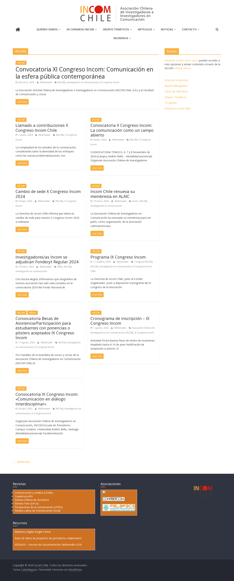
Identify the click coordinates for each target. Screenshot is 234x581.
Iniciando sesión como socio (181, 60)
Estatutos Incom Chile (177, 108)
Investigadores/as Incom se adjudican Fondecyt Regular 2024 (47, 259)
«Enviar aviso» (182, 68)
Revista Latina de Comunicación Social (37, 510)
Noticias (167, 29)
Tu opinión (171, 103)
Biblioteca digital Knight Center (33, 531)
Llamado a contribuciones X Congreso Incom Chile (42, 127)
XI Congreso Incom (109, 82)
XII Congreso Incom (80, 29)
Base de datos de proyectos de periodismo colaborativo (48, 538)
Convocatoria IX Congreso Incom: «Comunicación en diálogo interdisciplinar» (47, 399)
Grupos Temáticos (175, 97)
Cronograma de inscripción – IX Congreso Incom (119, 321)
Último (32, 312)
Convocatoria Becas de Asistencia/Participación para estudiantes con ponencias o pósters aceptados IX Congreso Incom (45, 328)
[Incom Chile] (18, 30)
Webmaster (46, 82)
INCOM (21, 62)
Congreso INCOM (143, 261)
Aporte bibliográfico (176, 86)
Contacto (189, 29)
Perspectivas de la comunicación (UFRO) (39, 507)
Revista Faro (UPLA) (27, 503)
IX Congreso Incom (44, 347)
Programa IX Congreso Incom (118, 257)
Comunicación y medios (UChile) (34, 492)
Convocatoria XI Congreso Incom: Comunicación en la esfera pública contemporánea (84, 72)
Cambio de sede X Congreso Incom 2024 (48, 194)
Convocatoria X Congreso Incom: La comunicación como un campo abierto (122, 130)
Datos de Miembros (176, 91)
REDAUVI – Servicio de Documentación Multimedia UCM (48, 544)
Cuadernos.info (24, 496)
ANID (60, 266)
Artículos (145, 29)
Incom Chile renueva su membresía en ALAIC (112, 194)
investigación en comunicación (82, 82)
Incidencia (121, 38)
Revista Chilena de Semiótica (32, 500)
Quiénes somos (47, 29)
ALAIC (135, 201)
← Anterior (21, 462)
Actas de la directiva (176, 80)
